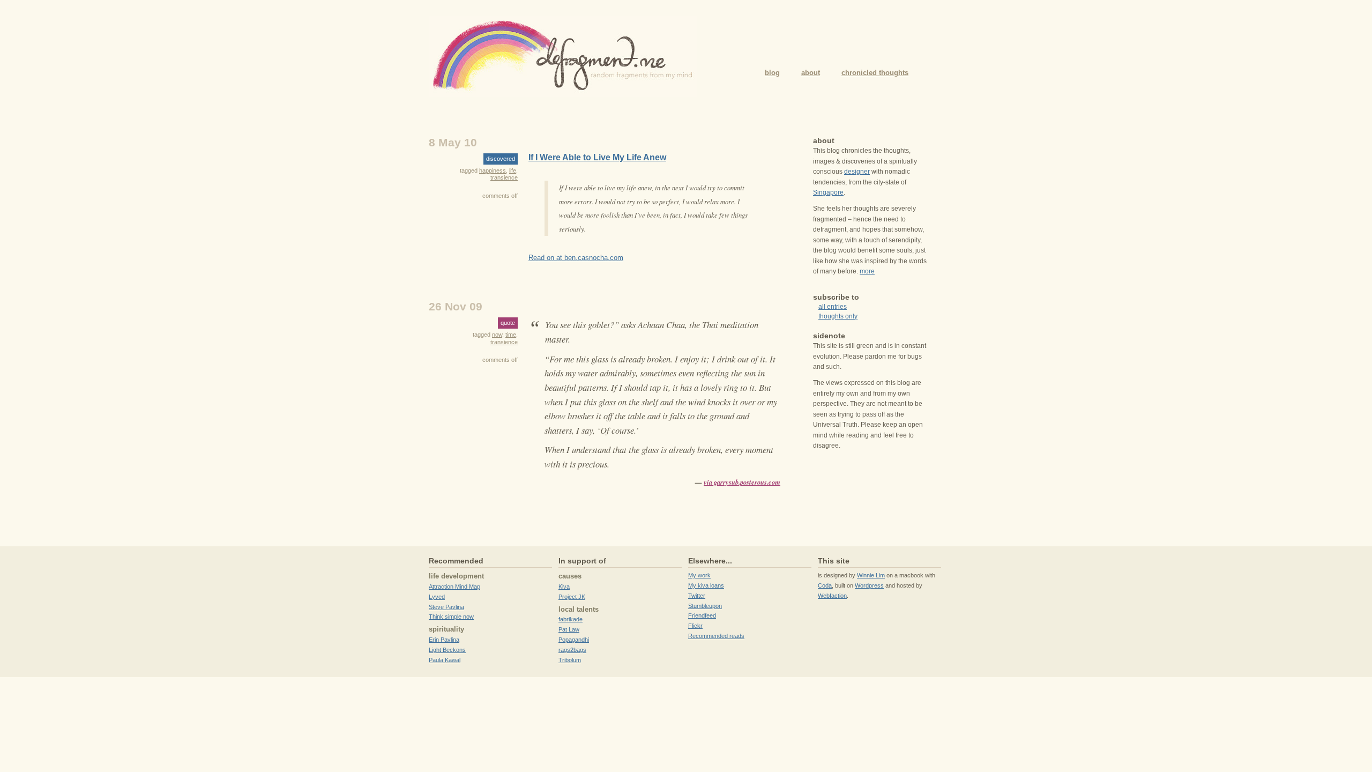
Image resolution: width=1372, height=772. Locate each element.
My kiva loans (706, 585)
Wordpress (869, 585)
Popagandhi (573, 639)
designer (857, 171)
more (867, 271)
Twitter (696, 595)
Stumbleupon (705, 606)
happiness (492, 170)
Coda (825, 585)
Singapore (828, 192)
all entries (832, 306)
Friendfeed (702, 615)
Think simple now (451, 616)
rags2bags (572, 650)
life (512, 170)
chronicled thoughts (874, 73)
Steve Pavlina (446, 607)
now (497, 334)
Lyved (437, 596)
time (510, 334)
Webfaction (832, 595)
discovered (500, 158)
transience (504, 177)
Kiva (564, 586)
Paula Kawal (444, 660)
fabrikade (570, 619)
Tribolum (569, 660)
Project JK (571, 596)
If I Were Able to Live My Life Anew (597, 157)
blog (772, 73)
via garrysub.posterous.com (742, 482)
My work (699, 575)
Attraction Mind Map (454, 586)
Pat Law (568, 629)
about (810, 73)
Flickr (695, 625)
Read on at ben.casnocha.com (575, 258)
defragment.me (563, 56)
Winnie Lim (871, 575)
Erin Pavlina (444, 639)
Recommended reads (716, 636)
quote (508, 323)
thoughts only (837, 316)
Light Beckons (447, 650)
